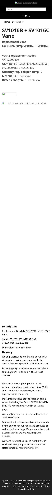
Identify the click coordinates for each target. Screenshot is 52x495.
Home (7, 21)
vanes (41, 405)
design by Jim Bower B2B (38, 480)
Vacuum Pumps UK (28, 447)
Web (24, 480)
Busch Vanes (18, 21)
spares (20, 414)
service (10, 422)
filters (29, 414)
